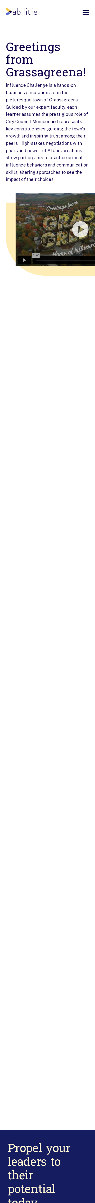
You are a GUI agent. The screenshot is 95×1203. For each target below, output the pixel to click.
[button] (47, 229)
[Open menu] (86, 12)
